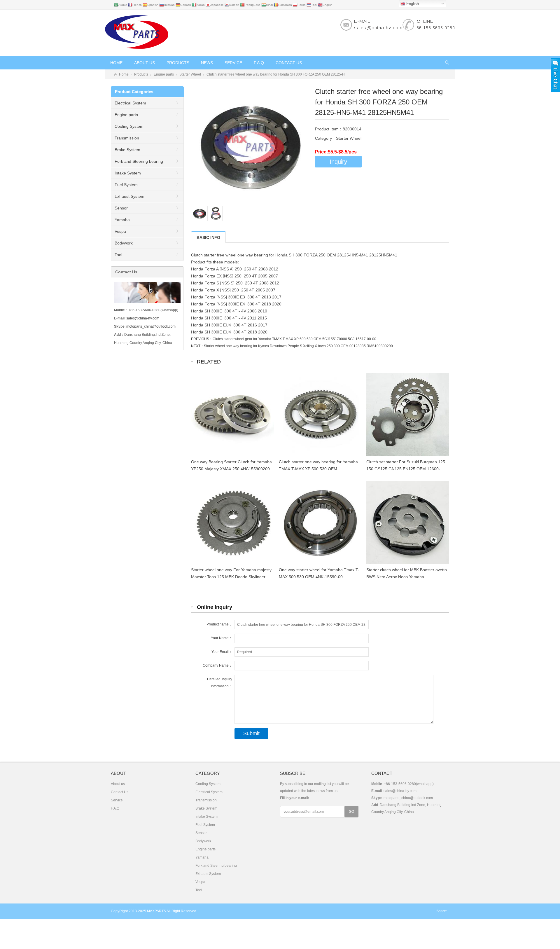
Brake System (127, 149)
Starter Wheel (190, 74)
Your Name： (221, 638)
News (207, 62)
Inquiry (338, 161)
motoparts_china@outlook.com (151, 326)
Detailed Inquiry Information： (219, 682)
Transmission (127, 138)
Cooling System (129, 126)
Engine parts (164, 74)
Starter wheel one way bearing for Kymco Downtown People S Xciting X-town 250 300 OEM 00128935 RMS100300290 (298, 346)
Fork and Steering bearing (139, 161)
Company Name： (217, 665)
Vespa (120, 231)
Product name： (219, 624)
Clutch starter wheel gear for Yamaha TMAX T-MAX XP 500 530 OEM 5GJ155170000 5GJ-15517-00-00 (294, 339)
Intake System (128, 173)
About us (144, 62)
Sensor (121, 208)
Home (116, 62)
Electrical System (130, 103)
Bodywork (124, 243)
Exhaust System (129, 196)
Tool (118, 254)
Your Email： (221, 652)
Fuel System (126, 184)
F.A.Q (259, 62)
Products (178, 62)
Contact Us (289, 62)
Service (233, 62)
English (412, 3)
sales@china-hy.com (142, 318)
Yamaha (122, 219)
